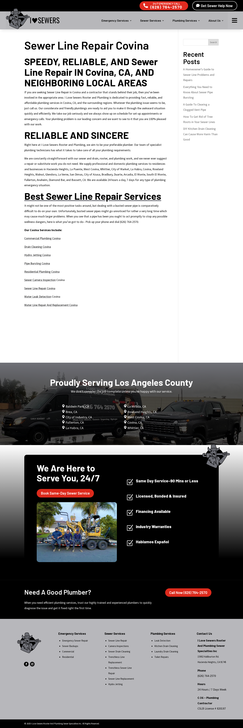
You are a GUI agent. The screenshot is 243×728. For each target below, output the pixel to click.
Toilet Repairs (161, 657)
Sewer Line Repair (117, 640)
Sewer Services (150, 20)
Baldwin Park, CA (77, 406)
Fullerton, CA (75, 422)
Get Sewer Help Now (217, 5)
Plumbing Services (185, 20)
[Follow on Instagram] (32, 664)
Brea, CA (71, 412)
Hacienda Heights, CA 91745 (212, 662)
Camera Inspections (118, 646)
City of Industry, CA (79, 417)
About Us (214, 20)
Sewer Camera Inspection (40, 280)
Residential (68, 657)
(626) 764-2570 (166, 7)
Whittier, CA (135, 428)
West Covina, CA (138, 417)
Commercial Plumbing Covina (42, 238)
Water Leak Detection (37, 296)
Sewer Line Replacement (121, 678)
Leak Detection (162, 640)
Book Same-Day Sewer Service (65, 493)
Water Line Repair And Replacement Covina (51, 305)
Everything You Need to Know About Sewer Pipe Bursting (198, 92)
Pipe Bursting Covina (37, 263)
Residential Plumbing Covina (42, 272)
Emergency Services (115, 20)
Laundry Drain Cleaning (166, 651)
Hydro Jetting (115, 684)
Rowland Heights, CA (142, 412)
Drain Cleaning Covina (37, 247)
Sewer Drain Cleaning (119, 651)
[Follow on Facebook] (26, 664)
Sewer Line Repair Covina (39, 288)
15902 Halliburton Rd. (208, 656)
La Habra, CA (74, 428)
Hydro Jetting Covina (37, 255)
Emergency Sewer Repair (75, 640)
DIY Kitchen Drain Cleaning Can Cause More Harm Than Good (200, 134)
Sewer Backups (70, 646)
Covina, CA (134, 422)
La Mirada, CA (136, 406)
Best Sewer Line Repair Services (92, 196)
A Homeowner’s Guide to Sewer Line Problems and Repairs (198, 74)
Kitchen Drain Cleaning (166, 646)
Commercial (68, 651)
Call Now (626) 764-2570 (188, 592)
